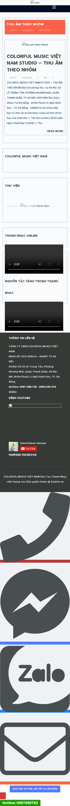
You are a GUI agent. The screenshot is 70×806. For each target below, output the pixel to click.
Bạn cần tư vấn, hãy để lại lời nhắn (35, 788)
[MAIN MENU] (52, 7)
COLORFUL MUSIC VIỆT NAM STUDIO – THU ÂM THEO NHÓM (35, 63)
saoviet (13, 77)
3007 (45, 77)
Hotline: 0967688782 (20, 803)
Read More (55, 131)
